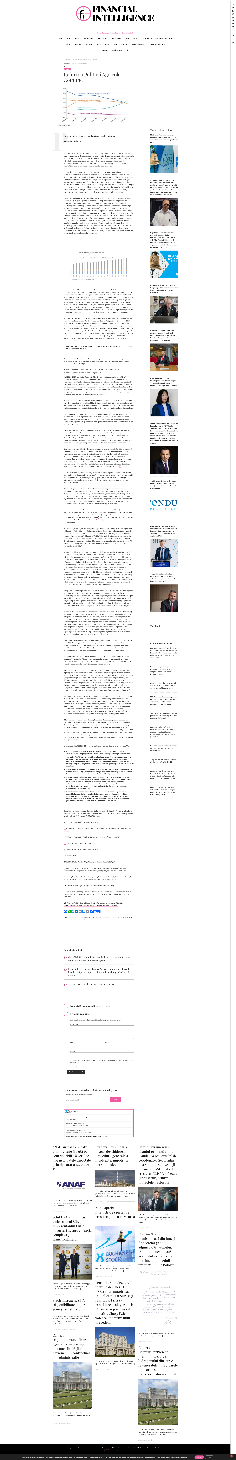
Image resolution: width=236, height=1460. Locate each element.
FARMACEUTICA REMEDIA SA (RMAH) (79, 1117)
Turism (106, 44)
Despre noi (71, 1448)
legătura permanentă (78, 920)
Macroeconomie (89, 38)
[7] (65, 856)
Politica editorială (117, 1448)
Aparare (98, 44)
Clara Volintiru (99, 918)
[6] (65, 849)
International (102, 38)
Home (60, 38)
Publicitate (156, 1448)
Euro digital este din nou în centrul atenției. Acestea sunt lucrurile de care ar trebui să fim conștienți (163, 685)
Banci (128, 38)
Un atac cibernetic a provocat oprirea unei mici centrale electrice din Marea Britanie (163, 748)
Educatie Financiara (138, 44)
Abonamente (94, 1448)
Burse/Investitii (116, 38)
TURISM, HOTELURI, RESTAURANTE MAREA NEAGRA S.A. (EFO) (86, 1136)
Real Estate (88, 44)
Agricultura (77, 44)
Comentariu (74, 1024)
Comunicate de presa (120, 44)
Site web (73, 1051)
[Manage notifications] (231, 1455)
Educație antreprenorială (157, 44)
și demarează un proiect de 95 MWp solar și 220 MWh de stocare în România (163, 715)
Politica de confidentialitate (133, 1448)
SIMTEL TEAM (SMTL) (75, 1123)
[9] (65, 868)
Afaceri (69, 38)
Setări (209, 1457)
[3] (65, 828)
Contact (147, 1448)
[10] (65, 877)
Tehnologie (147, 38)
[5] (65, 843)
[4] (65, 837)
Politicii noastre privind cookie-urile (176, 1458)
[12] (65, 892)
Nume (72, 1043)
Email (106, 1043)
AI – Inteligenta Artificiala (163, 38)
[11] (65, 885)
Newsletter (105, 1448)
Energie (136, 38)
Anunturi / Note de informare (112, 50)
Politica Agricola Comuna (113, 918)
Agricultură (78, 63)
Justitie (64, 1294)
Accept (199, 1457)
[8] (129, 605)
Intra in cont (115, 33)
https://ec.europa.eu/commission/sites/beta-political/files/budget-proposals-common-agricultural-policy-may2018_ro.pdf (94, 904)
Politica (77, 38)
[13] (65, 903)
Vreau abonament (103, 33)
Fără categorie (66, 1423)
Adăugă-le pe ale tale (103, 1006)
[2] (65, 822)
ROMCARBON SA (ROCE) (76, 1130)
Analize (67, 44)
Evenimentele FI (127, 33)
